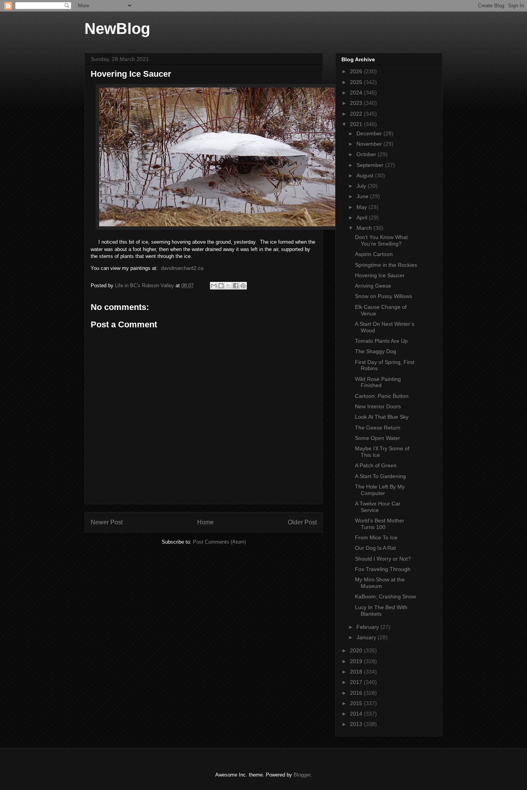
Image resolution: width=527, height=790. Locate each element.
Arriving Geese (373, 286)
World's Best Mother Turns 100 (379, 523)
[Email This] (214, 286)
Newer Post (107, 522)
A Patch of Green (376, 465)
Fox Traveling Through (382, 569)
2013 (357, 724)
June (363, 196)
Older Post (302, 522)
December (369, 133)
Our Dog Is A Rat (375, 548)
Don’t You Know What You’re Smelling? (381, 240)
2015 (357, 703)
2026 (357, 71)
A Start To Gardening (380, 476)
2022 (357, 114)
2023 (357, 103)
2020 (357, 650)
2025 (357, 82)
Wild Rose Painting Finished (378, 382)
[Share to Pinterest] (243, 286)
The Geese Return (377, 427)
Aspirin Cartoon (374, 254)
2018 (357, 672)
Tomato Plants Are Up (381, 341)
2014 (357, 714)
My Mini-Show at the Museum (380, 582)
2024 (357, 92)
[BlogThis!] (221, 286)
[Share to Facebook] (236, 286)
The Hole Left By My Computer (380, 489)
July (362, 186)
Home (205, 522)
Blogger (302, 775)
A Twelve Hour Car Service (377, 506)
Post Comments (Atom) (219, 542)
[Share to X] (228, 286)
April (362, 217)
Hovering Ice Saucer (380, 275)
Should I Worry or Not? (383, 559)
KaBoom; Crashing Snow (385, 596)
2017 (357, 682)
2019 (357, 661)
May (362, 207)
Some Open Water (377, 438)
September (370, 165)
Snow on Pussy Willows (383, 296)
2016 (357, 693)
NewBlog (117, 28)
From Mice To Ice (376, 537)
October (367, 154)
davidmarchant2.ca (182, 268)
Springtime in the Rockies (386, 265)
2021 (357, 124)
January (367, 637)
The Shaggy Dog (375, 351)
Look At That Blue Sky (382, 417)
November (369, 144)
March (364, 228)
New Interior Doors (378, 406)
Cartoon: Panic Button (382, 396)
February (368, 627)
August (365, 175)
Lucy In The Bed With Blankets (381, 610)
